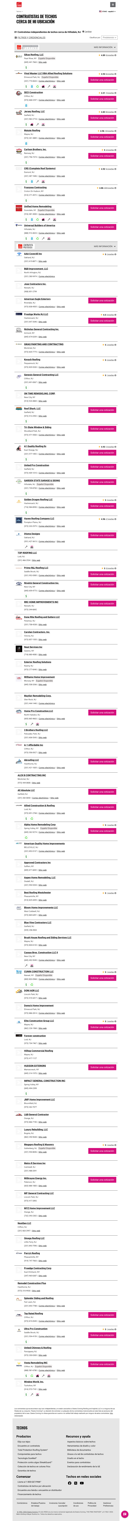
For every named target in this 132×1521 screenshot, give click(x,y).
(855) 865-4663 (30, 718)
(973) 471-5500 (30, 435)
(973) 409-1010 (30, 473)
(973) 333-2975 (30, 526)
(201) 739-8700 (30, 488)
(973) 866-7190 (30, 1122)
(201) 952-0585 (30, 575)
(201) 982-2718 (30, 119)
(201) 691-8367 (30, 382)
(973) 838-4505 (30, 306)
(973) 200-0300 (30, 1355)
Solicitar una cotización (102, 79)
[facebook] (70, 1483)
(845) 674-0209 (30, 336)
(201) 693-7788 (30, 1306)
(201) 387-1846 (30, 176)
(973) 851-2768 (30, 813)
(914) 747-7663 (30, 1260)
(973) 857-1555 (30, 639)
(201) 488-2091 (30, 1170)
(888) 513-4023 (30, 233)
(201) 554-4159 (30, 1336)
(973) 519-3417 (30, 998)
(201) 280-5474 (30, 276)
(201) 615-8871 (30, 261)
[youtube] (82, 1483)
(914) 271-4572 (30, 195)
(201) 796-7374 (30, 157)
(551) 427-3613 (30, 541)
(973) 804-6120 (30, 945)
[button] (115, 55)
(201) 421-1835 (30, 767)
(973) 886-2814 (30, 1013)
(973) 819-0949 (30, 1321)
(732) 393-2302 (30, 1215)
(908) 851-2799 (30, 291)
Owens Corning (19, 4)
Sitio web (43, 62)
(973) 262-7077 (30, 1107)
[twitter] (76, 1483)
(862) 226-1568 (30, 1028)
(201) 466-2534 (24, 560)
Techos (18, 11)
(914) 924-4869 (30, 401)
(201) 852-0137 (30, 851)
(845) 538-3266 (30, 684)
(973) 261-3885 (30, 138)
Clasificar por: (95, 37)
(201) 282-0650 (24, 798)
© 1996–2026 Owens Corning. (27, 1512)
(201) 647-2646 (30, 321)
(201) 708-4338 (30, 624)
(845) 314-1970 (30, 1073)
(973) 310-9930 (24, 1290)
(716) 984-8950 (30, 507)
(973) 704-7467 (30, 1043)
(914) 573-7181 (30, 1389)
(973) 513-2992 (30, 416)
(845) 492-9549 (30, 960)
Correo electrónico (47, 81)
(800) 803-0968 (30, 979)
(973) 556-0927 (30, 752)
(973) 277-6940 (30, 669)
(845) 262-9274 (30, 832)
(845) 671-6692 (30, 870)
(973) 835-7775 (30, 352)
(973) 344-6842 (30, 609)
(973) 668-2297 (30, 100)
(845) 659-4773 (30, 590)
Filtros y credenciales (31, 37)
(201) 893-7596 (30, 1245)
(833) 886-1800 (30, 1185)
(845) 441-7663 (30, 62)
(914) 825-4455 (30, 900)
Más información (103, 47)
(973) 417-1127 (30, 1058)
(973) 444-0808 (24, 783)
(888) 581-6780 (30, 1370)
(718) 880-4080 (30, 654)
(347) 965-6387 (30, 1275)
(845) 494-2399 (30, 1088)
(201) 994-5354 (30, 885)
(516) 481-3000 (30, 214)
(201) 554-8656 (30, 1152)
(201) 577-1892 (30, 454)
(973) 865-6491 (30, 915)
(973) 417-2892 (30, 1200)
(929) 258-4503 (30, 930)
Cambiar (88, 31)
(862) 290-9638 (30, 1137)
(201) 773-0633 (30, 81)
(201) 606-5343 (30, 737)
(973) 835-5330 (30, 367)
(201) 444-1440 (30, 703)
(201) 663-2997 (24, 1230)
